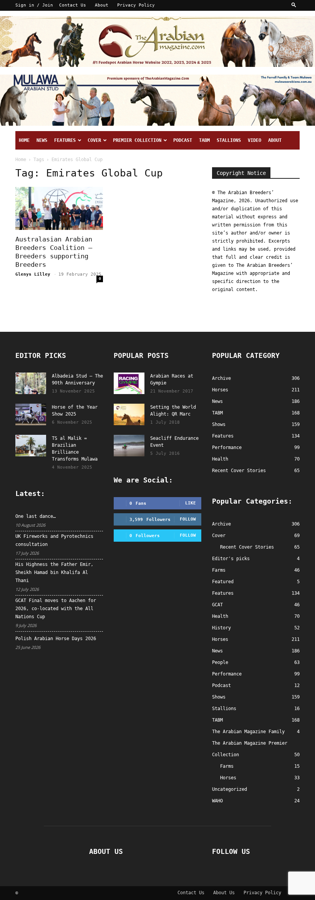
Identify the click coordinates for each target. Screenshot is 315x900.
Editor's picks (231, 558)
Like (190, 503)
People (220, 662)
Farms (218, 570)
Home (24, 140)
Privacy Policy (136, 5)
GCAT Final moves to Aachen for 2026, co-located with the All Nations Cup (55, 608)
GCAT (217, 604)
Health (220, 616)
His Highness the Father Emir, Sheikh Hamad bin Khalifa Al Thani (54, 572)
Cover (94, 140)
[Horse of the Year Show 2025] (30, 414)
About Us (224, 892)
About (101, 5)
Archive (221, 524)
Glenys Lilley (32, 274)
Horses (220, 639)
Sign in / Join (34, 5)
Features (65, 140)
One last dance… (35, 516)
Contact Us (72, 5)
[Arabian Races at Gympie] (129, 383)
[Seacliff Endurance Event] (129, 445)
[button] (294, 5)
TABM (204, 140)
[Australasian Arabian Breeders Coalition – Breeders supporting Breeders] (59, 208)
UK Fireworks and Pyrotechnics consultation (54, 540)
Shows (218, 697)
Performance (227, 674)
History (221, 627)
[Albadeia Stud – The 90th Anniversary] (30, 383)
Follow (188, 519)
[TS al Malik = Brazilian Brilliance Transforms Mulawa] (30, 445)
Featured (223, 581)
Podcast (182, 140)
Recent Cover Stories (247, 547)
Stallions (229, 140)
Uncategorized (229, 789)
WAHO (217, 801)
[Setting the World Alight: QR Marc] (129, 414)
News (41, 140)
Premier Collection (137, 140)
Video (254, 140)
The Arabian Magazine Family (248, 731)
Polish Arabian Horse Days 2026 (55, 638)
